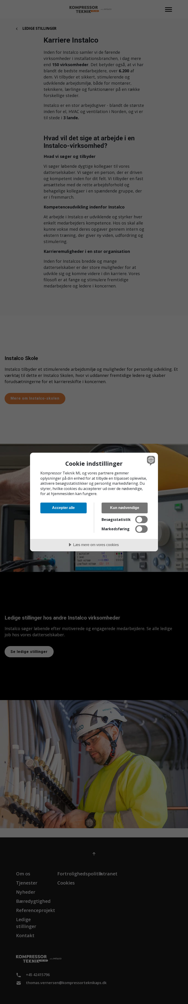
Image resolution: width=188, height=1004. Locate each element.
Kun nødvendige (124, 508)
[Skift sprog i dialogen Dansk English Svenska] (150, 460)
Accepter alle (63, 508)
